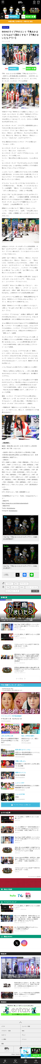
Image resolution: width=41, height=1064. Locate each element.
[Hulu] (28, 17)
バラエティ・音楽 (6, 1030)
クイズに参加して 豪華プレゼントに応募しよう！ (27, 817)
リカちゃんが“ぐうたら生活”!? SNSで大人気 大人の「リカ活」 (27, 868)
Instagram (24, 943)
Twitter (17, 943)
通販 (2, 1043)
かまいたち (15, 587)
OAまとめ (5, 27)
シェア (25, 575)
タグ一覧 (35, 591)
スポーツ (3, 1035)
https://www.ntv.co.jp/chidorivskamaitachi (15, 503)
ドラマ (3, 1026)
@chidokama (11, 508)
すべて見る (20, 678)
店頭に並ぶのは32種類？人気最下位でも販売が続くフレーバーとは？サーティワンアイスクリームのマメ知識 (27, 849)
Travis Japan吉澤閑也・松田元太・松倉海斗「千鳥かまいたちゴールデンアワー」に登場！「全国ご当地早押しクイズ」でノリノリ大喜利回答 (27, 859)
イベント (24, 1039)
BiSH (21, 587)
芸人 (16, 583)
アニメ (23, 1035)
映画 (23, 1030)
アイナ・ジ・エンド (31, 587)
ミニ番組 (3, 1039)
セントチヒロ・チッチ (12, 591)
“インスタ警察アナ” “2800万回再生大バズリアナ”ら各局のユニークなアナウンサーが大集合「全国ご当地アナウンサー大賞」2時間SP (27, 828)
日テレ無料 (28, 895)
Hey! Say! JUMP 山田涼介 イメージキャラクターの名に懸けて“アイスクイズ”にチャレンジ (27, 838)
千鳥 (7, 587)
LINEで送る (32, 575)
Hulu (29, 68)
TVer (12, 68)
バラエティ (9, 583)
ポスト (17, 575)
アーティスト (24, 583)
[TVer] (12, 17)
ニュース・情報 (26, 1026)
